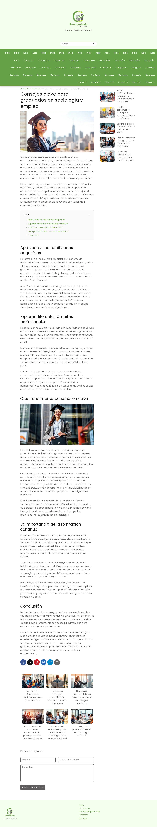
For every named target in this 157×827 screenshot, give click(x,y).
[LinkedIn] (43, 662)
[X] (30, 662)
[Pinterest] (37, 662)
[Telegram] (50, 662)
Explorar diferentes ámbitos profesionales (48, 223)
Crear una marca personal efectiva (45, 227)
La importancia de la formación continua (48, 231)
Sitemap (83, 818)
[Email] (57, 662)
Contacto (150, 67)
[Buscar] (94, 44)
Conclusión (34, 235)
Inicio (7, 52)
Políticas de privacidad (89, 811)
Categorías (28, 60)
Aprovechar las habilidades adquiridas (46, 219)
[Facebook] (23, 662)
